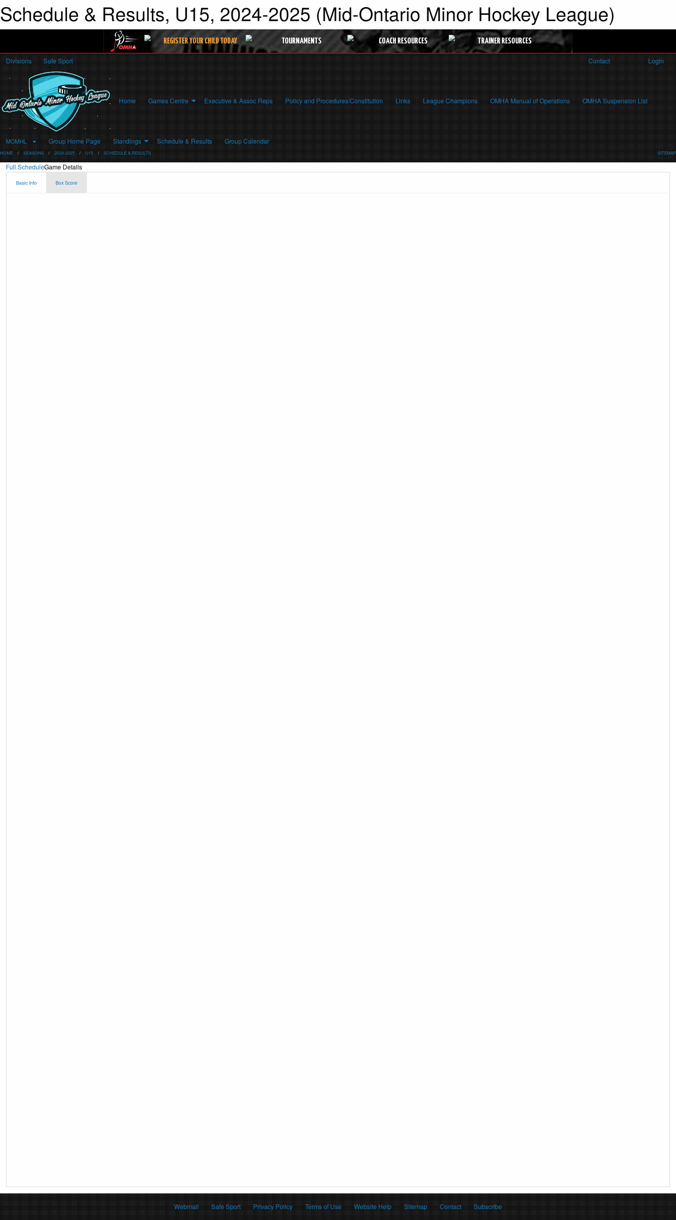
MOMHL (16, 141)
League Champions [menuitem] (450, 100)
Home (6, 152)
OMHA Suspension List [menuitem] (615, 100)
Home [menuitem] (127, 100)
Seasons (33, 152)
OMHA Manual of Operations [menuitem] (530, 100)
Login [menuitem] (655, 60)
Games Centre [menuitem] (168, 100)
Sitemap (415, 1206)
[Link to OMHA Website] (125, 41)
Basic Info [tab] (26, 182)
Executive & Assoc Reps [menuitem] (238, 100)
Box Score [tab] (66, 182)
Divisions (19, 60)
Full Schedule (25, 166)
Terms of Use (323, 1206)
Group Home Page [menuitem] (75, 141)
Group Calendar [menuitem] (247, 141)
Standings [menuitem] (127, 141)
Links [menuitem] (403, 100)
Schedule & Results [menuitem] (184, 141)
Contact (598, 60)
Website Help (373, 1206)
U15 (89, 152)
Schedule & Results (127, 152)
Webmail (186, 1206)
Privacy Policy (273, 1206)
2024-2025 (64, 152)
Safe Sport (58, 60)
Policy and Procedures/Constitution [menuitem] (334, 100)
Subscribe (488, 1206)
